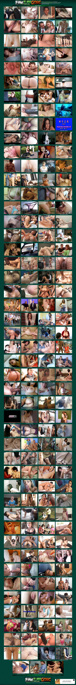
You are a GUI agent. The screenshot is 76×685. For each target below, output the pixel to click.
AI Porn (52, 2)
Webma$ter (48, 682)
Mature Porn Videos (48, 2)
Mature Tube (43, 2)
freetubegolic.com (29, 682)
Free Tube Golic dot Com (48, 1)
